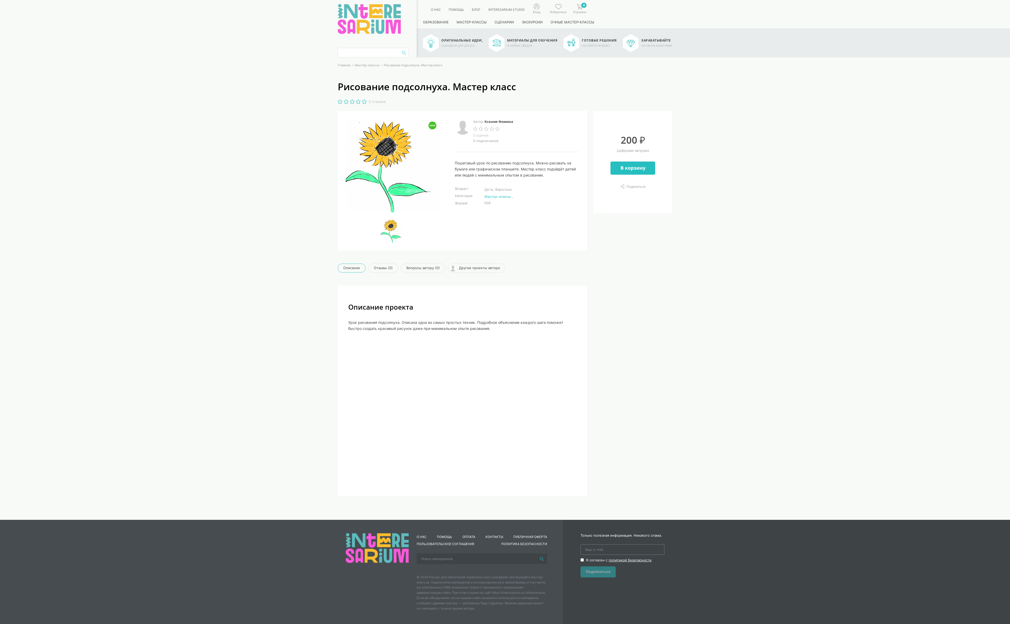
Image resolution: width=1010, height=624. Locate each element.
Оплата (468, 537)
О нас (436, 10)
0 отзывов (377, 101)
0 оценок (481, 135)
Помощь (456, 10)
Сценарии (504, 22)
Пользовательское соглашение (445, 544)
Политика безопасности (524, 544)
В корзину (632, 168)
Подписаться (598, 571)
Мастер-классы (472, 22)
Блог (476, 10)
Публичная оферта (530, 537)
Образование (436, 22)
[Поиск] (542, 558)
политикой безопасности (630, 560)
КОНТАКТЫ (494, 537)
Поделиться (635, 186)
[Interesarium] (377, 547)
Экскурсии (532, 22)
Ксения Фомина (498, 121)
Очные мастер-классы (572, 22)
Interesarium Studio (506, 10)
